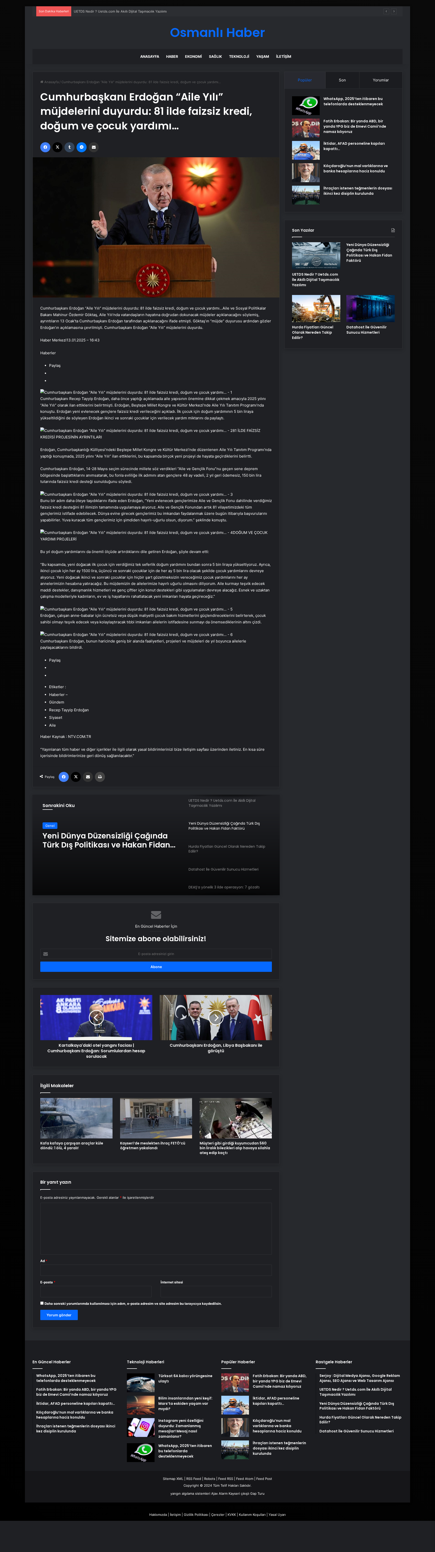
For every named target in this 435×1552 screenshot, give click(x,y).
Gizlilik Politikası (196, 1515)
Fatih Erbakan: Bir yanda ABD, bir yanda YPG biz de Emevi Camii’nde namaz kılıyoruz (354, 126)
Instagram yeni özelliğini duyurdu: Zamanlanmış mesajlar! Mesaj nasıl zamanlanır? (180, 1428)
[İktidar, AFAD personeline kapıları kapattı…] (306, 150)
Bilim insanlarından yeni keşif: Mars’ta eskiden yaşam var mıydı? (185, 1403)
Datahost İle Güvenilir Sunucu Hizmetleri (366, 330)
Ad (43, 1261)
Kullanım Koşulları (252, 1515)
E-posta (47, 1282)
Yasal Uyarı (277, 1515)
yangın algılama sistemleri (190, 1493)
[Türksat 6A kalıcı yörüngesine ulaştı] (141, 1382)
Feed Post (264, 1479)
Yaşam (262, 56)
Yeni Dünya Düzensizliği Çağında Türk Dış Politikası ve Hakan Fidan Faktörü (132, 11)
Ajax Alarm (219, 1493)
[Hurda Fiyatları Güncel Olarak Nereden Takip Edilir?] (316, 308)
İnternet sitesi (172, 1282)
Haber (172, 56)
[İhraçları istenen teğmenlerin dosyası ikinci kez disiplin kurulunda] (306, 195)
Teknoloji (239, 56)
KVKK (232, 1515)
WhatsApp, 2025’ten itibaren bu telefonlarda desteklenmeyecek (353, 101)
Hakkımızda (158, 1515)
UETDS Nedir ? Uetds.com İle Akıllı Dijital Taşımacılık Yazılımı (315, 279)
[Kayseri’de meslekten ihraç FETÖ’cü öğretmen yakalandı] (156, 1118)
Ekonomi (193, 56)
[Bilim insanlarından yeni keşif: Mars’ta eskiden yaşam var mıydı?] (141, 1405)
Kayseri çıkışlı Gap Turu (247, 1493)
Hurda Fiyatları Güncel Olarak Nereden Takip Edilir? (99, 840)
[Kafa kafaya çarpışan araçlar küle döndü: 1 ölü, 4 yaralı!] (76, 1118)
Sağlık (215, 56)
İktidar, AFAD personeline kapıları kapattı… (276, 1401)
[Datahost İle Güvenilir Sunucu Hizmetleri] (370, 308)
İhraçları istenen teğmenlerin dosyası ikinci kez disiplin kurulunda (357, 191)
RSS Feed (193, 1479)
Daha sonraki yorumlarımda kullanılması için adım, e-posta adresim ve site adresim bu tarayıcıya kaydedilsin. (133, 1303)
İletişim (283, 56)
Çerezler (218, 1515)
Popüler (305, 80)
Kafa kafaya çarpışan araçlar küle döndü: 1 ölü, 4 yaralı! (71, 1145)
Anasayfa (149, 56)
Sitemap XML (173, 1479)
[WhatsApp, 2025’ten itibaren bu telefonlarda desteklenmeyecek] (306, 105)
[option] (156, 845)
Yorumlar (381, 80)
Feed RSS (225, 1479)
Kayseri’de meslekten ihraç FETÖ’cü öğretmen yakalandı (152, 1145)
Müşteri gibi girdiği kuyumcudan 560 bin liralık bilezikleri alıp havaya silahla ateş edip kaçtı (235, 1148)
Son (342, 80)
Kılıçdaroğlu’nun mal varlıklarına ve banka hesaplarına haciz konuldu (355, 168)
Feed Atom (244, 1479)
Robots (209, 1479)
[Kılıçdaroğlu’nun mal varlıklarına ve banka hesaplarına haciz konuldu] (306, 172)
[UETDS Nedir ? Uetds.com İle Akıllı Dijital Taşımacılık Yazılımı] (316, 255)
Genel (50, 826)
